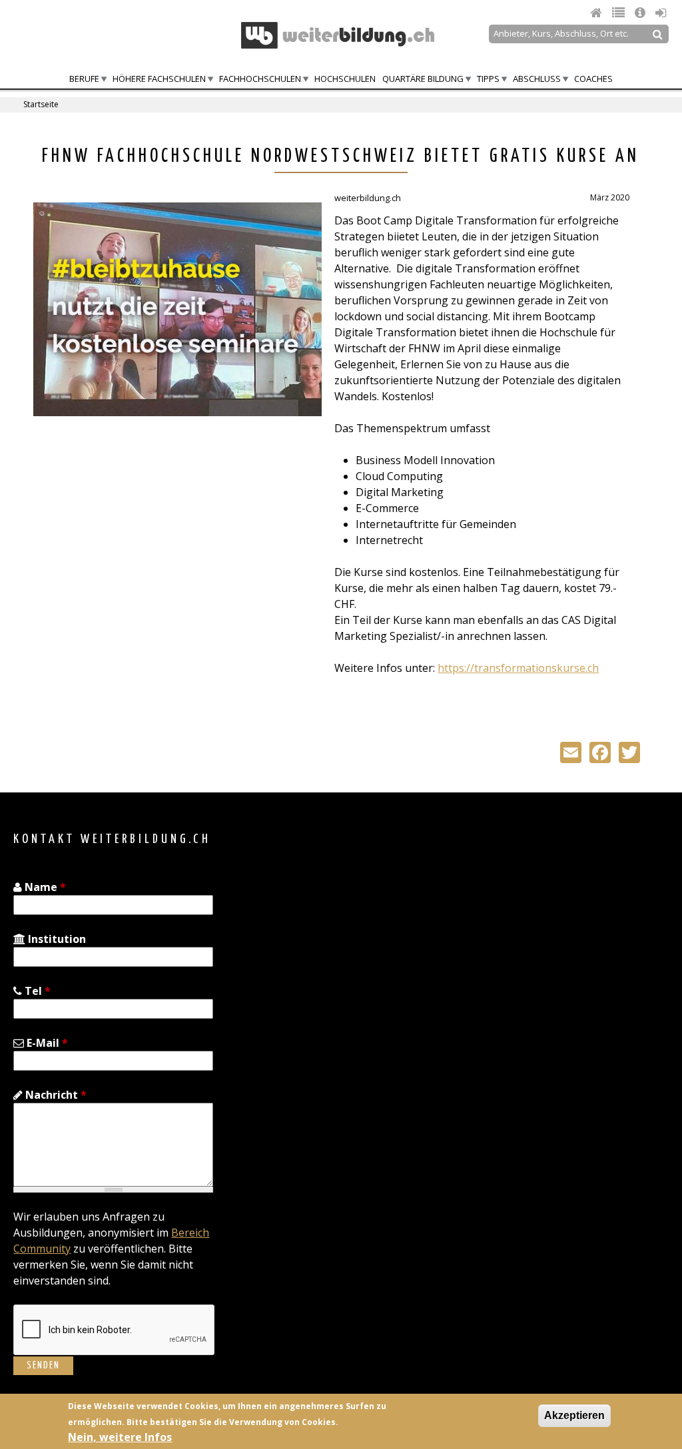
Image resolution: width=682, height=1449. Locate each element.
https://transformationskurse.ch (518, 668)
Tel (36, 991)
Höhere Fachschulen (159, 79)
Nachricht (55, 1094)
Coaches (593, 79)
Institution (55, 939)
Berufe (84, 79)
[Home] (597, 12)
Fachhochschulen (260, 79)
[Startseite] (337, 35)
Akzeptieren (574, 1415)
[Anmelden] (660, 12)
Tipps (488, 79)
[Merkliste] (620, 12)
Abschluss (537, 79)
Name (44, 887)
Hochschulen (345, 79)
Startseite (41, 104)
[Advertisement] (145, 533)
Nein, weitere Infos (120, 1437)
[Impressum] (642, 12)
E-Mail (46, 1042)
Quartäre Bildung (423, 79)
